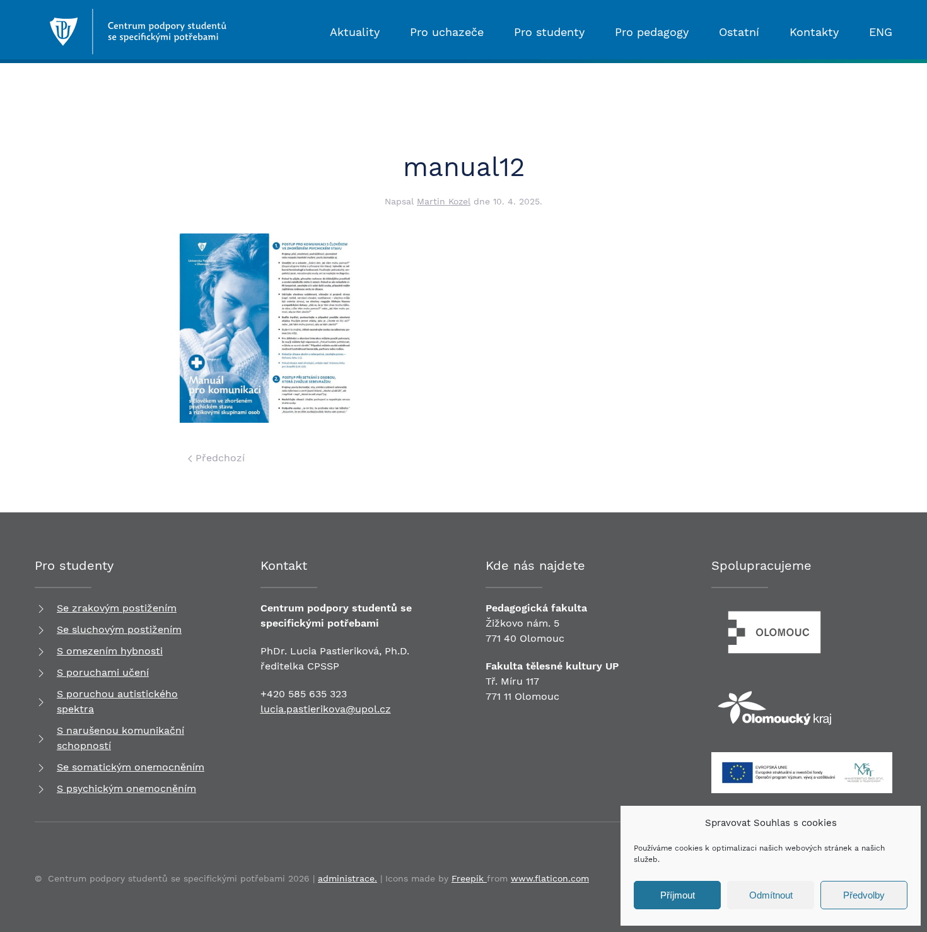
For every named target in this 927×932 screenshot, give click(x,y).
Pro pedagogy (652, 31)
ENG (880, 31)
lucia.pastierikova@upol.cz (325, 709)
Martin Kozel (443, 201)
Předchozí (218, 458)
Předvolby (864, 895)
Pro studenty (549, 31)
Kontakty (814, 31)
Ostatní (739, 31)
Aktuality (355, 31)
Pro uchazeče (447, 31)
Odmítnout (771, 895)
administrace (346, 878)
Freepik (469, 878)
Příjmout (677, 895)
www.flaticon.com (550, 878)
